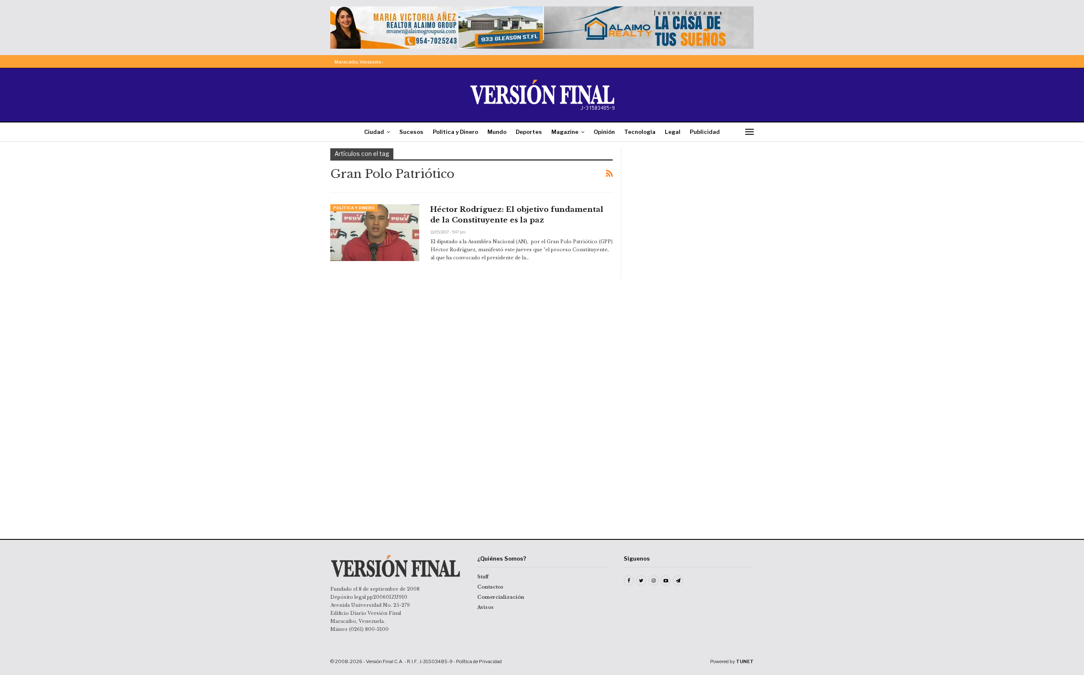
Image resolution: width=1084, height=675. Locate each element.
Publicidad (705, 131)
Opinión (604, 131)
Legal (672, 131)
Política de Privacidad (479, 661)
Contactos (490, 587)
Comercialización (500, 597)
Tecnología (639, 131)
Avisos (485, 607)
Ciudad (374, 131)
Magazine (564, 131)
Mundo (496, 131)
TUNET (745, 661)
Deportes (529, 131)
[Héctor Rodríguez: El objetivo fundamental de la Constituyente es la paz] (374, 232)
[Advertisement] (693, 201)
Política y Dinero (455, 131)
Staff (483, 577)
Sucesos (411, 131)
